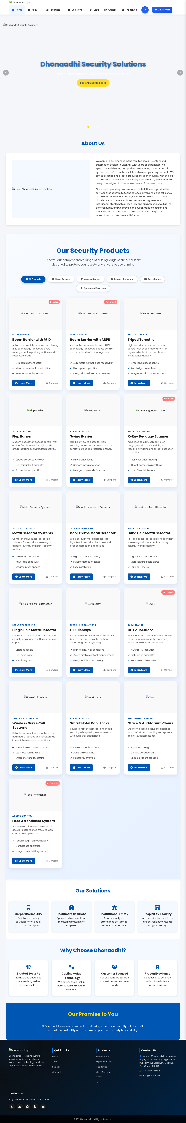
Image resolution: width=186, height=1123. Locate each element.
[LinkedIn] (35, 1106)
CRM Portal (164, 9)
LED (97, 1082)
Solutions (77, 9)
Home (19, 9)
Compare (53, 383)
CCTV (99, 1077)
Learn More (93, 83)
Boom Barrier (102, 1056)
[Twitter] (20, 1106)
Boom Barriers (62, 279)
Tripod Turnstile (104, 1061)
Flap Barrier (101, 1066)
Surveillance (154, 279)
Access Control (92, 279)
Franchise (131, 9)
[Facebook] (12, 1106)
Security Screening (124, 279)
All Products (35, 279)
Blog (96, 9)
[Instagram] (27, 1106)
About (35, 9)
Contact (56, 1072)
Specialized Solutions (95, 288)
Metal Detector (103, 1072)
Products (55, 9)
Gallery (112, 9)
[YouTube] (43, 1106)
